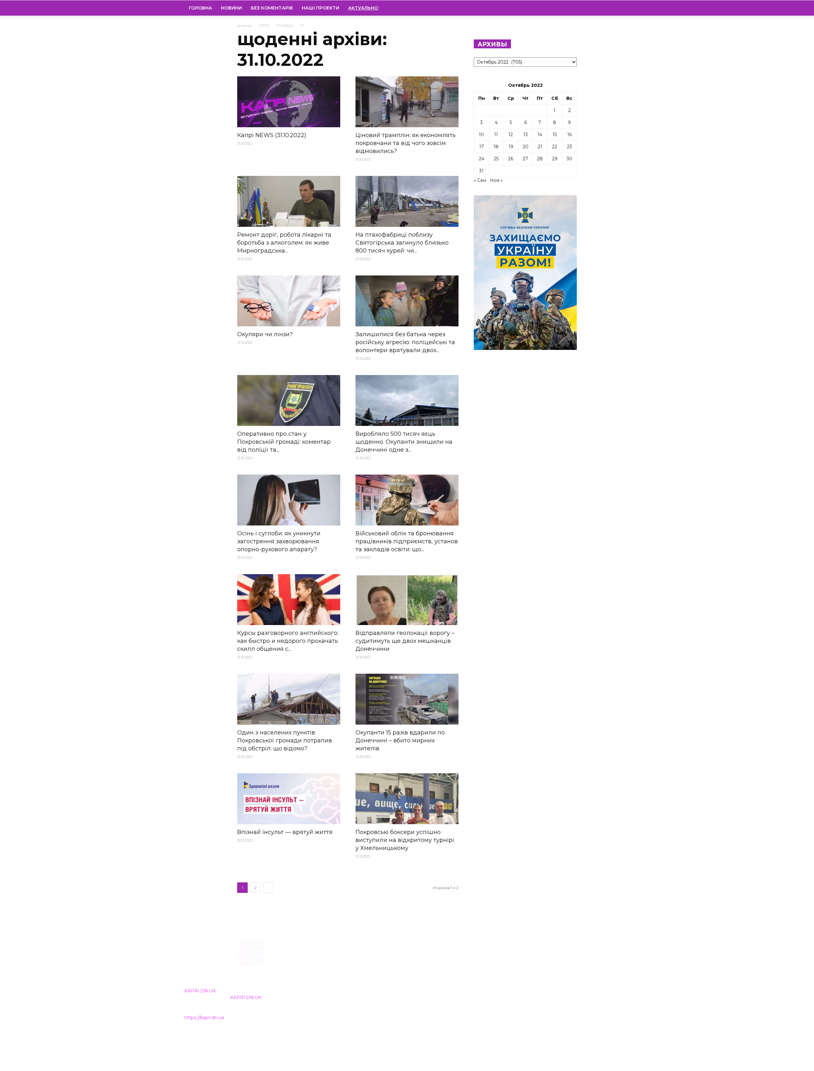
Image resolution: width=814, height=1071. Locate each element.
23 (569, 147)
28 (540, 159)
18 (496, 147)
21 (540, 147)
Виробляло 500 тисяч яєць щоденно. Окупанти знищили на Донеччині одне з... (403, 441)
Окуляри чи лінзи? (265, 334)
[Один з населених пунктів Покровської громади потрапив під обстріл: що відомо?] (288, 699)
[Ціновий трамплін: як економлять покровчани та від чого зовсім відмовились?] (407, 101)
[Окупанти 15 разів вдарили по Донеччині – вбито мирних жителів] (407, 699)
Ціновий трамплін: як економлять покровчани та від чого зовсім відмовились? (405, 143)
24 (481, 159)
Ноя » (496, 180)
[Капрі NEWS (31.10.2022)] (288, 101)
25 (496, 159)
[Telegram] (603, 8)
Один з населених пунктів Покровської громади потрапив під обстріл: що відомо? (284, 740)
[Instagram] (592, 8)
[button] (622, 8)
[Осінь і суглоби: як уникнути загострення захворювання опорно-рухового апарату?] (288, 500)
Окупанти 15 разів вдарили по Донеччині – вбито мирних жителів (400, 740)
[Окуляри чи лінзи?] (288, 300)
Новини (231, 8)
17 (481, 147)
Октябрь (284, 25)
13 (525, 134)
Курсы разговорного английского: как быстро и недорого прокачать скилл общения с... (287, 640)
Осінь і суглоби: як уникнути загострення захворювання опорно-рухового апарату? (279, 541)
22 (554, 147)
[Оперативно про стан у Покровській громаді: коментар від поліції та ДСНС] (288, 400)
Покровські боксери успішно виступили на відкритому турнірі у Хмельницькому (404, 840)
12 (510, 134)
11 (496, 134)
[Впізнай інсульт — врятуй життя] (288, 798)
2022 (264, 25)
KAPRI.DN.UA (200, 991)
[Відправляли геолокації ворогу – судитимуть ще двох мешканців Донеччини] (407, 599)
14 (539, 134)
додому (244, 25)
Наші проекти (320, 8)
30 (569, 159)
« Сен (480, 180)
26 (510, 159)
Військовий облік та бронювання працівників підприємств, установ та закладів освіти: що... (406, 541)
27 (525, 159)
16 (569, 134)
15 (555, 134)
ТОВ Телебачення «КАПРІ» (369, 980)
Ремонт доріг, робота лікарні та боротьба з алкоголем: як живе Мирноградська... (284, 242)
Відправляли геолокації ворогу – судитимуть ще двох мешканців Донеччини (404, 640)
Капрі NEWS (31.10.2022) (271, 135)
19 (510, 147)
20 (525, 147)
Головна (200, 8)
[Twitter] (614, 8)
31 (481, 171)
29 (554, 159)
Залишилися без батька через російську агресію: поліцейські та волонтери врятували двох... (405, 342)
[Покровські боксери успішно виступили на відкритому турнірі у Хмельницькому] (407, 798)
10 (481, 134)
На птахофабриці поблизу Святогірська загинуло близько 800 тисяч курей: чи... (402, 242)
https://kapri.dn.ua (204, 1017)
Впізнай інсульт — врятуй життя (285, 832)
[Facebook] (581, 8)
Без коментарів (272, 8)
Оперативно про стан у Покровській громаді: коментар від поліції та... (284, 441)
